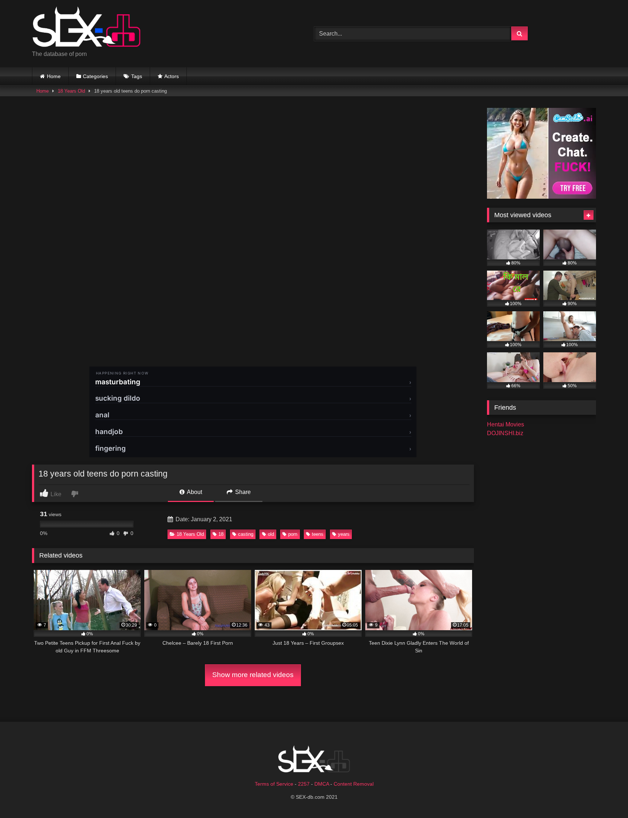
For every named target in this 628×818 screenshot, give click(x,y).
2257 (304, 784)
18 (221, 534)
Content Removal (354, 784)
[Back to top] (605, 796)
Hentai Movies (505, 424)
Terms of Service (274, 784)
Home (54, 76)
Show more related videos (253, 675)
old (271, 534)
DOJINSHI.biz (505, 433)
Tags (136, 76)
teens (317, 534)
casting (245, 534)
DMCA (321, 784)
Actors (171, 76)
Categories (95, 76)
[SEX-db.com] (86, 28)
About (194, 492)
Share (242, 492)
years (344, 534)
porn (292, 534)
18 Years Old (71, 91)
